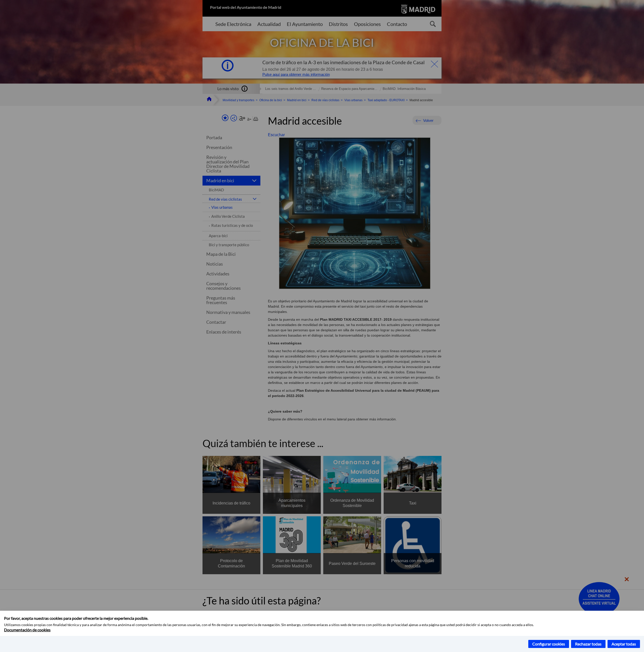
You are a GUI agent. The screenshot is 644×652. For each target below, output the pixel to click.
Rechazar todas (588, 643)
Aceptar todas (624, 643)
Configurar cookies (548, 643)
